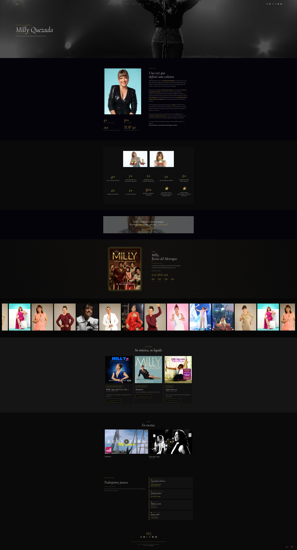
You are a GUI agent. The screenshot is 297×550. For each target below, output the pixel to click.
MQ (17, 4)
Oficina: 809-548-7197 (156, 484)
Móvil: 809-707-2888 (155, 496)
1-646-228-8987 (154, 517)
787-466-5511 (154, 507)
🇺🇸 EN (292, 546)
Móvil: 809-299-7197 (155, 486)
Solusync (152, 545)
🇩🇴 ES (287, 546)
